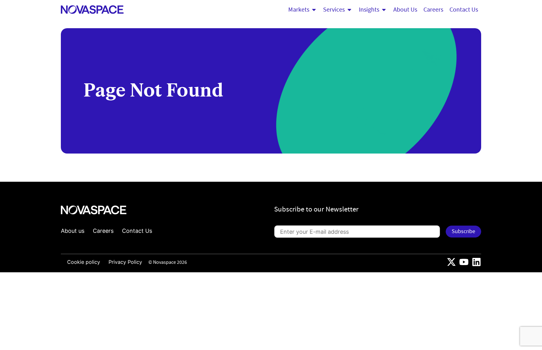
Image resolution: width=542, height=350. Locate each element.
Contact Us (137, 230)
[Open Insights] (384, 9)
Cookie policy (83, 262)
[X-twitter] (451, 262)
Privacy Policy (125, 262)
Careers (103, 230)
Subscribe (463, 231)
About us (72, 230)
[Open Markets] (314, 9)
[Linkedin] (476, 262)
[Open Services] (349, 9)
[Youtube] (464, 262)
